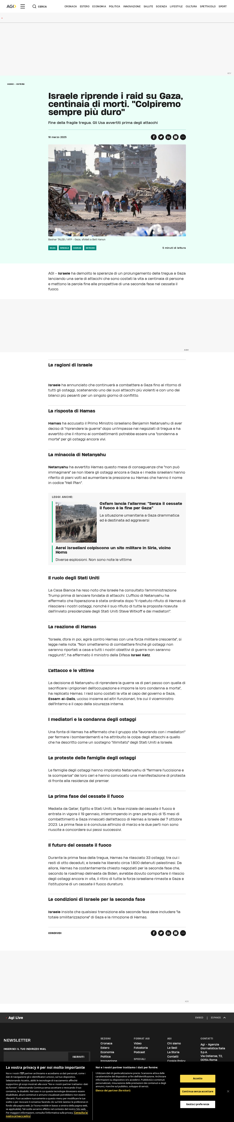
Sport (223, 6)
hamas (77, 248)
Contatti (172, 1056)
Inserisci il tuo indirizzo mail (25, 1049)
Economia (99, 6)
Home (10, 84)
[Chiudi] (228, 1091)
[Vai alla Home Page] (11, 6)
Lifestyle (176, 6)
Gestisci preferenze (197, 1104)
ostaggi (90, 248)
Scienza (161, 6)
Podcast (139, 1052)
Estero (85, 6)
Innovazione (132, 6)
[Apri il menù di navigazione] (22, 6)
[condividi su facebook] (154, 137)
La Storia (173, 1052)
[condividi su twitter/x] (161, 137)
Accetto (198, 1078)
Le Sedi (172, 1048)
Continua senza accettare (197, 1091)
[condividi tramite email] (176, 137)
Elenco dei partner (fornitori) (113, 1090)
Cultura (191, 6)
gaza (53, 248)
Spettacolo (208, 6)
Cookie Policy (176, 1061)
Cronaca (71, 6)
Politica (114, 6)
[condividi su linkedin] (168, 137)
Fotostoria (141, 1048)
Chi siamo (174, 1043)
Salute (148, 6)
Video (137, 1043)
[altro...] (183, 137)
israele (64, 248)
